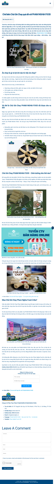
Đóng (53, 227)
